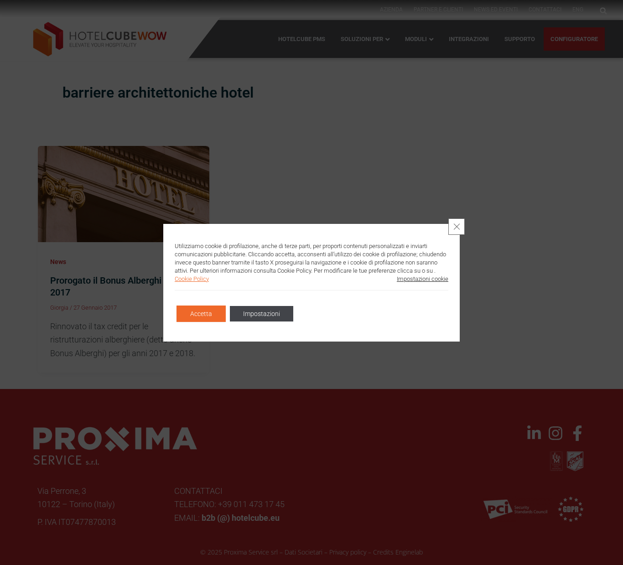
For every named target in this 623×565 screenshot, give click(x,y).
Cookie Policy (192, 278)
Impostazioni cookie (422, 278)
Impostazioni (261, 313)
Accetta (201, 313)
